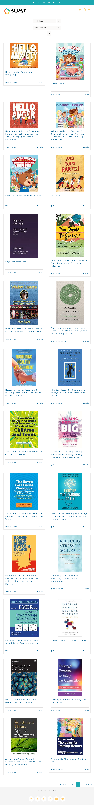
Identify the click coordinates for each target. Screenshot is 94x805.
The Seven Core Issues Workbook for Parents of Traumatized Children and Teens (24, 516)
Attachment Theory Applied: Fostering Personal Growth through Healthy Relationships (23, 762)
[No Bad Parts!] (69, 173)
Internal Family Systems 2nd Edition (69, 640)
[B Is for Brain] (69, 61)
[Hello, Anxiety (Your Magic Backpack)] (24, 55)
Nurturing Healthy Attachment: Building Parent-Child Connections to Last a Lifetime (23, 393)
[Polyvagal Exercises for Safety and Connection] (69, 677)
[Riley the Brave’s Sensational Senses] (24, 173)
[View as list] (49, 33)
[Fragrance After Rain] (24, 236)
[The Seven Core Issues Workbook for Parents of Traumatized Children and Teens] (24, 491)
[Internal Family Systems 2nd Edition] (69, 618)
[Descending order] (59, 21)
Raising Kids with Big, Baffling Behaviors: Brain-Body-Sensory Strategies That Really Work (67, 454)
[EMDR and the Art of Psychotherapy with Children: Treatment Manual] (24, 618)
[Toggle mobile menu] (89, 9)
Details (40, 83)
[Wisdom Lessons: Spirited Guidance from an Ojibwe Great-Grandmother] (24, 303)
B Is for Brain (57, 84)
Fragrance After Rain (15, 262)
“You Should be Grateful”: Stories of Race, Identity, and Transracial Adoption (69, 263)
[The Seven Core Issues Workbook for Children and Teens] (24, 429)
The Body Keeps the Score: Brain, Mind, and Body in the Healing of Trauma (68, 393)
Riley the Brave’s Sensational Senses (24, 195)
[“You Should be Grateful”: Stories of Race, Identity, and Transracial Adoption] (69, 235)
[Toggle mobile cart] (80, 9)
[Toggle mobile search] (85, 9)
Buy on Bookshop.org (59, 341)
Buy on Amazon (12, 83)
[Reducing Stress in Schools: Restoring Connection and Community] (69, 553)
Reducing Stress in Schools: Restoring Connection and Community (65, 578)
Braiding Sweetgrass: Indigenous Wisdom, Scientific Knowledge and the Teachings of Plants (69, 331)
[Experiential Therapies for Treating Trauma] (69, 736)
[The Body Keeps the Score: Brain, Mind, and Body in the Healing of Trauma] (69, 367)
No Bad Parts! (58, 195)
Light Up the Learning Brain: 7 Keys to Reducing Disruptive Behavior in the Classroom (69, 516)
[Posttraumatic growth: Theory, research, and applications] (24, 677)
